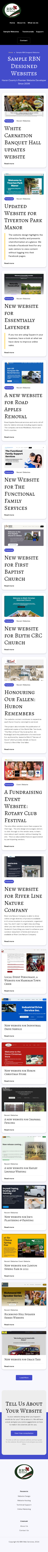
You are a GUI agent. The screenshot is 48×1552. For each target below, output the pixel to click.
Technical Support (24, 1505)
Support (40, 31)
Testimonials (28, 31)
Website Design (24, 1496)
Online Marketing (24, 1509)
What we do (33, 23)
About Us (21, 23)
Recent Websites (23, 121)
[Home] (12, 10)
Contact (23, 40)
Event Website (22, 785)
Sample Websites (11, 31)
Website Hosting (24, 1500)
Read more (9, 163)
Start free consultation (24, 1433)
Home (12, 23)
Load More (24, 1377)
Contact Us (24, 1530)
